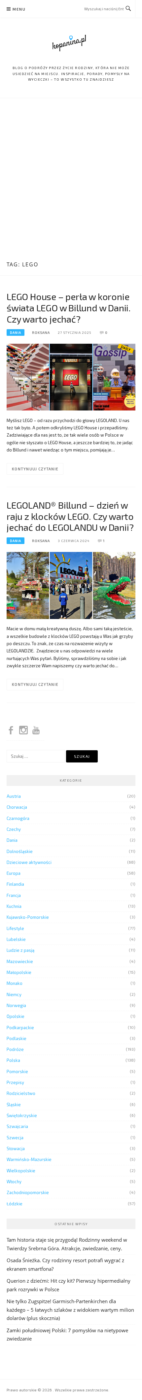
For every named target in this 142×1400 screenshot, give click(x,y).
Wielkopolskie (21, 1170)
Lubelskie (16, 939)
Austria (14, 796)
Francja (14, 895)
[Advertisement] (71, 180)
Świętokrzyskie (22, 1115)
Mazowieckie (20, 961)
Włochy (14, 1181)
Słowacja (16, 1148)
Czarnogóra (18, 818)
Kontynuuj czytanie (35, 469)
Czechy (14, 829)
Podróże (15, 1049)
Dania (15, 332)
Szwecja (15, 1137)
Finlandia (15, 884)
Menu (19, 9)
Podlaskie (16, 1038)
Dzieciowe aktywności (29, 862)
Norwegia (16, 1005)
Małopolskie (19, 972)
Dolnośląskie (20, 851)
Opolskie (15, 1016)
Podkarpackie (20, 1027)
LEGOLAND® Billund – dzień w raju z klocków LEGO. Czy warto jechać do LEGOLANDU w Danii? (70, 516)
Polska (13, 1060)
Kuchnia (14, 906)
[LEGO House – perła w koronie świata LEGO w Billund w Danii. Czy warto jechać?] (71, 376)
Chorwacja (17, 807)
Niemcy (14, 994)
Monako (14, 983)
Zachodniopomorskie (28, 1192)
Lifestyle (15, 928)
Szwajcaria (17, 1126)
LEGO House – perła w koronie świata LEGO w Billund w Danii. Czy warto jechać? (68, 308)
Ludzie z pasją (20, 950)
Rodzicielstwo (21, 1093)
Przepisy (15, 1082)
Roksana (41, 332)
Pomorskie (17, 1071)
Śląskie (14, 1104)
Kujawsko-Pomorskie (28, 917)
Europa (13, 873)
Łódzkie (14, 1203)
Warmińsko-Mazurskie (29, 1159)
